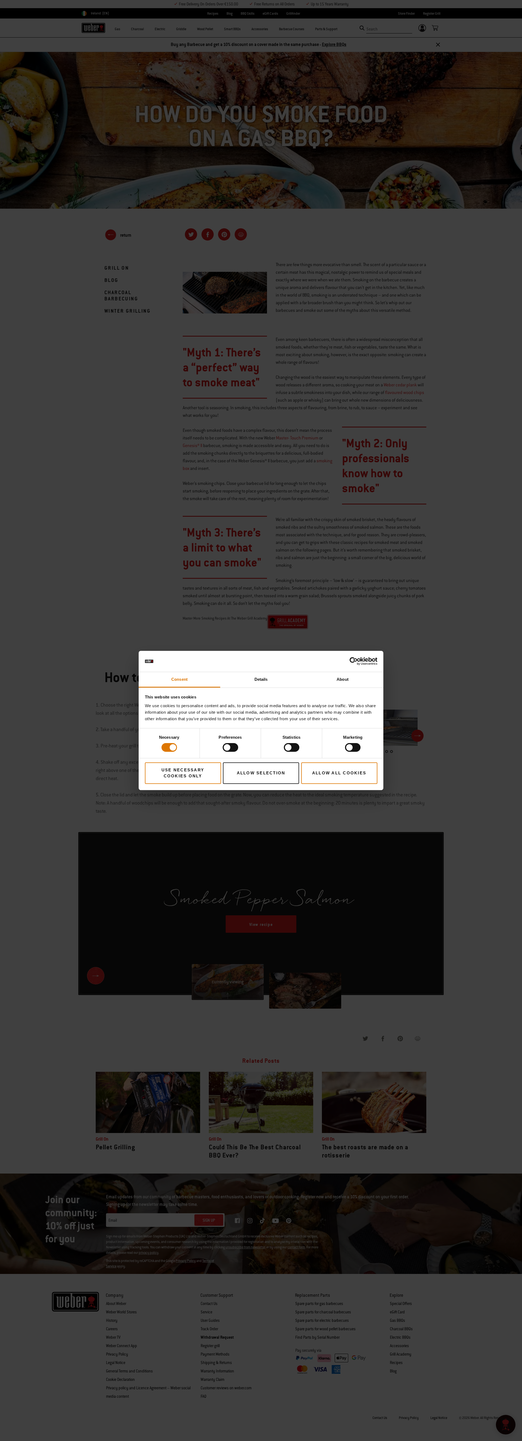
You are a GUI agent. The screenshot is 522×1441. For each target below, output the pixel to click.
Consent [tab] (179, 679)
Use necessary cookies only (182, 773)
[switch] (230, 747)
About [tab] (343, 679)
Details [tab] (261, 679)
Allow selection (261, 773)
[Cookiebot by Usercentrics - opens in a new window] (353, 661)
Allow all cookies (339, 773)
